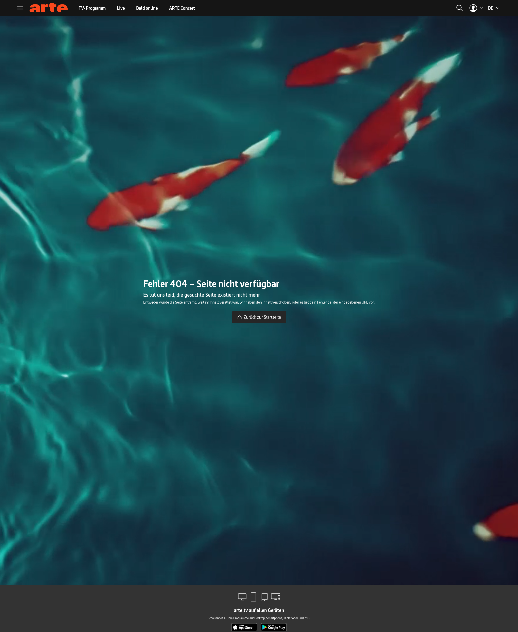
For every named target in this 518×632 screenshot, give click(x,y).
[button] (414, 8)
